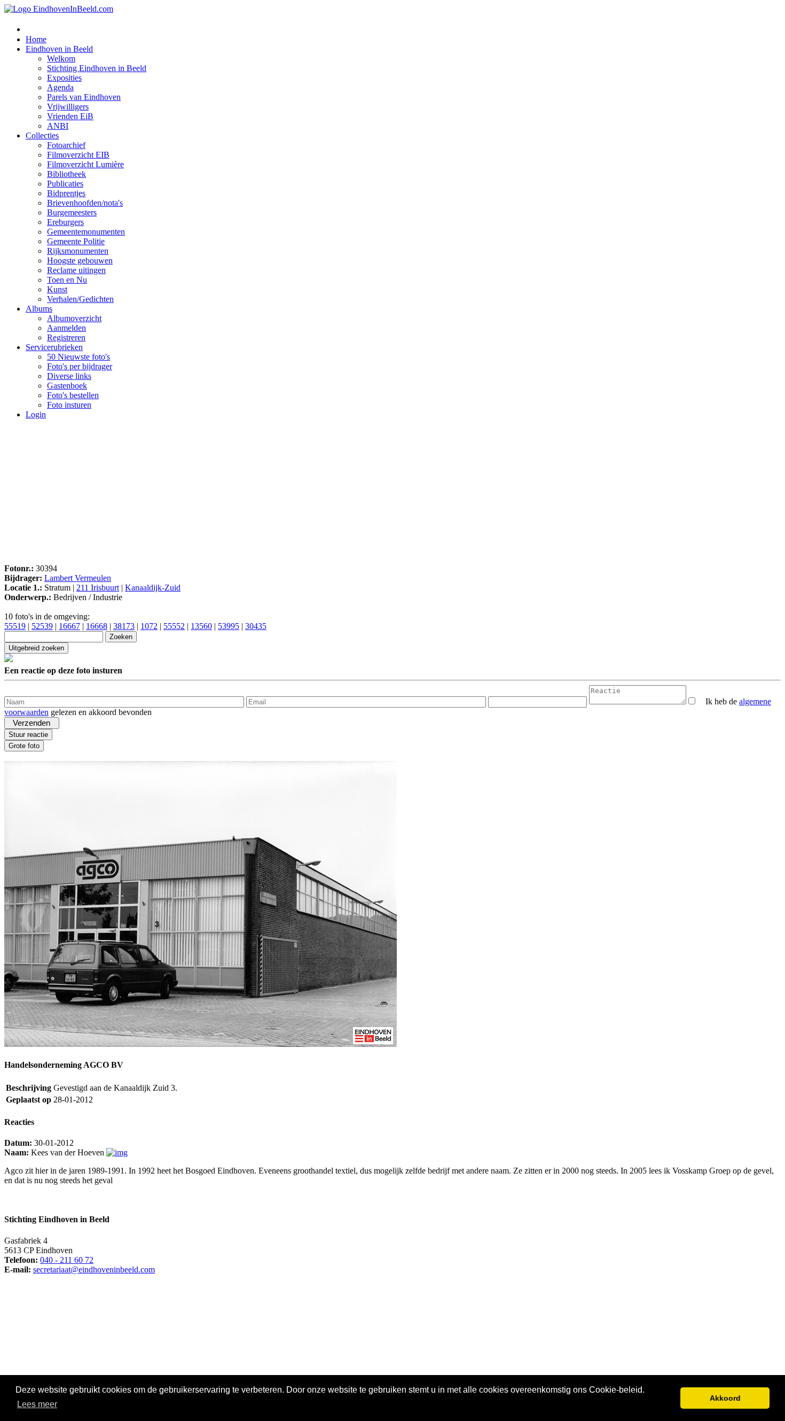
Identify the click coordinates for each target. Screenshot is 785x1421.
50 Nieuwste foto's (78, 356)
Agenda (60, 87)
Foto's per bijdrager (79, 366)
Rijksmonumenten (77, 250)
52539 (42, 626)
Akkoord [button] (725, 1398)
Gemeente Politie (76, 241)
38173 (124, 626)
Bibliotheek (66, 173)
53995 (228, 626)
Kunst (57, 289)
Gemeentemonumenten (86, 231)
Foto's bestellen (73, 395)
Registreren (66, 337)
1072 (149, 626)
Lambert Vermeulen (77, 578)
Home (36, 39)
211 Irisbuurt (97, 587)
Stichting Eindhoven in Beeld (96, 68)
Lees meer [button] (37, 1404)
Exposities (64, 77)
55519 (15, 626)
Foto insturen (69, 404)
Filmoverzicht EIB (78, 154)
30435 (255, 626)
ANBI (57, 125)
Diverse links (69, 376)
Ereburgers (65, 222)
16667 (69, 626)
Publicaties (65, 183)
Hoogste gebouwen (80, 260)
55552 (174, 626)
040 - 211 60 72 (66, 1259)
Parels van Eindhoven (84, 97)
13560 (201, 626)
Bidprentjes (66, 193)
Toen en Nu (67, 279)
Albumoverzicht (74, 318)
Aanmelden (66, 327)
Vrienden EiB (70, 116)
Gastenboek (67, 385)
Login (36, 414)
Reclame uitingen (76, 270)
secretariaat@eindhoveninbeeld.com (94, 1269)
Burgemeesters (72, 212)
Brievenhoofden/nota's (85, 202)
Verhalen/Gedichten (80, 299)
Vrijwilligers (68, 106)
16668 (96, 626)
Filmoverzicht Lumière (85, 164)
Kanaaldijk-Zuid (152, 587)
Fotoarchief (66, 145)
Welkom (61, 58)
